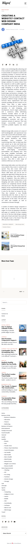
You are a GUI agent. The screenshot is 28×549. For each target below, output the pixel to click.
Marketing (7, 424)
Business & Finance (7, 426)
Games (6, 496)
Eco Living (7, 475)
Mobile (6, 499)
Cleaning (6, 470)
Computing (7, 492)
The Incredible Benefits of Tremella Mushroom (16, 275)
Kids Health (7, 455)
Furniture (7, 477)
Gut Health (7, 452)
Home (3, 316)
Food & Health (6, 433)
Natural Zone (8, 461)
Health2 (4, 439)
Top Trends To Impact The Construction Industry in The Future (9, 387)
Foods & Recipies (16, 272)
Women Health (8, 466)
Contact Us (5, 314)
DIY (5, 472)
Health (4, 360)
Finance (4, 396)
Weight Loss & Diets (10, 464)
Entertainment (6, 428)
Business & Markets (10, 417)
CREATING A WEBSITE (8, 224)
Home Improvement (7, 468)
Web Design (5, 9)
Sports (3, 488)
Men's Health (8, 457)
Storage (6, 481)
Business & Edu (6, 384)
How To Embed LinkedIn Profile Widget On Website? (8, 327)
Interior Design (8, 479)
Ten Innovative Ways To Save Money (9, 399)
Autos (3, 413)
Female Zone (8, 446)
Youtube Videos (6, 227)
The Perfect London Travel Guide (8, 375)
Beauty (6, 441)
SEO (5, 501)
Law (3, 483)
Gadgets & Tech (8, 494)
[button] (25, 3)
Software (7, 505)
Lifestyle (4, 486)
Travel (4, 372)
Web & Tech (7, 508)
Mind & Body (7, 459)
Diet (5, 443)
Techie (3, 490)
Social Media (6, 325)
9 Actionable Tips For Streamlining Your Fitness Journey (9, 351)
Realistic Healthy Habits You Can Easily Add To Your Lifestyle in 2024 (9, 363)
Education (7, 420)
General (4, 336)
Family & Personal (7, 431)
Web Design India (20, 224)
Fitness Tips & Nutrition (9, 348)
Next (21, 291)
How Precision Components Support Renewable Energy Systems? (9, 339)
